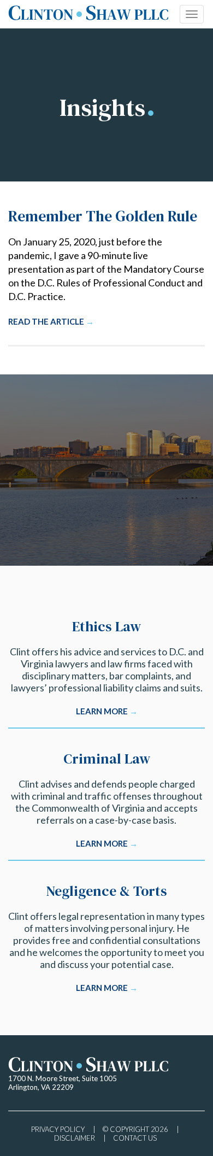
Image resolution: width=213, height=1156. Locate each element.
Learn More (107, 711)
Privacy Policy (58, 1129)
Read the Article (51, 321)
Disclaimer (74, 1138)
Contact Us (135, 1138)
